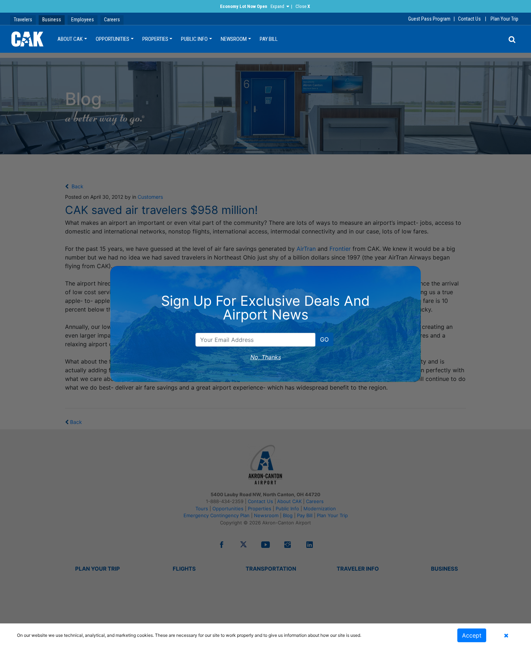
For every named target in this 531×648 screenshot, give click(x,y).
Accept (472, 635)
